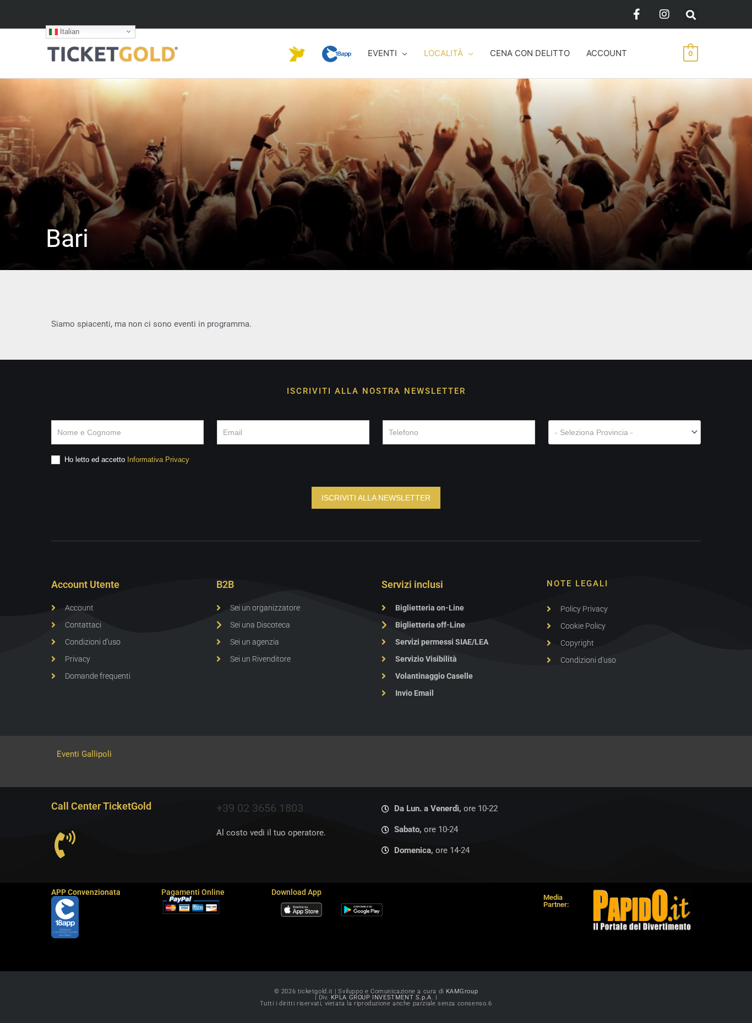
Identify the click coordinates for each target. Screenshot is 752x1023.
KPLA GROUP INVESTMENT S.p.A (381, 997)
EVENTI (382, 53)
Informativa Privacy (158, 459)
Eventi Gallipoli (84, 754)
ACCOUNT (606, 53)
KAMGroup (462, 991)
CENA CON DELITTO (530, 53)
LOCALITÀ (443, 53)
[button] (691, 14)
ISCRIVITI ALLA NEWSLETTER (376, 497)
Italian (68, 31)
